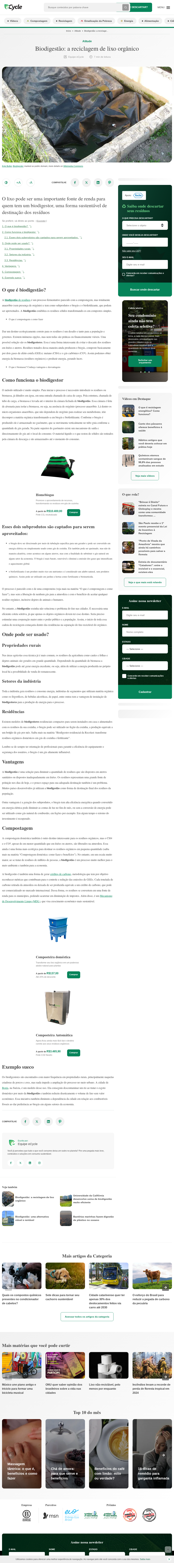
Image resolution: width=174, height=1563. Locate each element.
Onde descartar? (136, 7)
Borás (5, 1088)
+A (18, 182)
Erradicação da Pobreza (98, 21)
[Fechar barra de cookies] (169, 1559)
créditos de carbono (60, 874)
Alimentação (151, 21)
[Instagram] (39, 1162)
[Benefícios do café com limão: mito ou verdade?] (108, 1453)
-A (30, 182)
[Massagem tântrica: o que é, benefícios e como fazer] (21, 1453)
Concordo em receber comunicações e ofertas (146, 677)
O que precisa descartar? (137, 218)
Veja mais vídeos (145, 475)
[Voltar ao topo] (168, 1549)
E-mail (125, 608)
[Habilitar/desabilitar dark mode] (6, 182)
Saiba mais (145, 1559)
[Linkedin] (30, 1162)
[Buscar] (125, 7)
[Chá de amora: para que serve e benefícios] (65, 1453)
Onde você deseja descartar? (140, 235)
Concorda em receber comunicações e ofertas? (145, 274)
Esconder (41, 221)
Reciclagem (65, 21)
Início (68, 31)
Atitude (77, 31)
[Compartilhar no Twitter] (86, 182)
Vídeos (14, 21)
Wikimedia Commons (73, 166)
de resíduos (17, 300)
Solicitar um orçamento (145, 361)
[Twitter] (20, 1162)
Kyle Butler (7, 166)
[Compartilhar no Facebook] (75, 182)
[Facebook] (10, 1162)
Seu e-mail (128, 257)
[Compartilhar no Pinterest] (109, 182)
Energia (128, 21)
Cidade (126, 658)
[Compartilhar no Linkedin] (98, 182)
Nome (125, 625)
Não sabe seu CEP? (131, 251)
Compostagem (38, 21)
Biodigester (18, 166)
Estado (126, 642)
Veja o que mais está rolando (145, 582)
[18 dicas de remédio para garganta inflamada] (152, 1453)
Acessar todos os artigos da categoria (87, 1316)
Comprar (73, 512)
